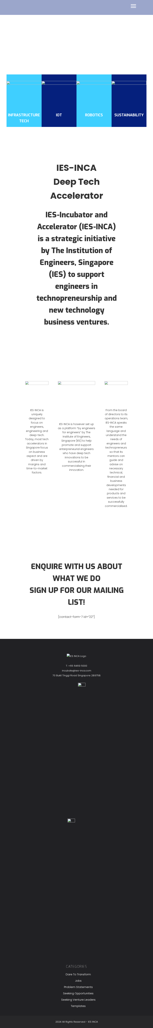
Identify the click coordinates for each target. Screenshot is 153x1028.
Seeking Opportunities (78, 993)
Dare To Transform (78, 974)
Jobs (78, 981)
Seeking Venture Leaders (78, 1000)
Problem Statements (78, 987)
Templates (78, 1006)
